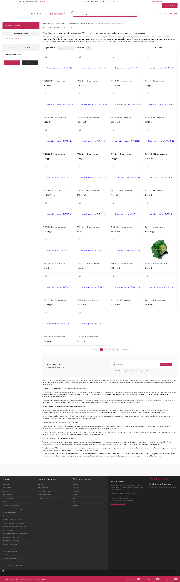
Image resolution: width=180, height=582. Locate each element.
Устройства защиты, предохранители (13, 555)
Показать (12, 63)
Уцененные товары (43, 498)
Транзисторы (6, 487)
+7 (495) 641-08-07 (26, 579)
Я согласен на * (131, 371)
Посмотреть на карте (118, 504)
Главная (75, 484)
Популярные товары (44, 487)
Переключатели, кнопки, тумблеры (13, 523)
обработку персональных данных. (135, 371)
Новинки (40, 484)
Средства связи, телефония (10, 537)
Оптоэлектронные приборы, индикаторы (15, 519)
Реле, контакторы (7, 530)
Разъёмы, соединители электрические (14, 526)
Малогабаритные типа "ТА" (13, 39)
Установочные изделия (9, 551)
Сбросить (30, 63)
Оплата (75, 495)
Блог (74, 498)
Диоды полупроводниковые (11, 505)
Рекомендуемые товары (45, 495)
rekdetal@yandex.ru (163, 484)
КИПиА (4, 502)
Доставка (76, 491)
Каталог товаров (12, 26)
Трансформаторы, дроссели (11, 548)
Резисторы (5, 484)
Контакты (76, 502)
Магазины (76, 505)
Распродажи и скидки (44, 491)
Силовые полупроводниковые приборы (14, 533)
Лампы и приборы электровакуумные (14, 509)
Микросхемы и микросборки (11, 516)
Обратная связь (11, 579)
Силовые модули (7, 495)
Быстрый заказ (169, 5)
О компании (76, 487)
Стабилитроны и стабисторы (11, 541)
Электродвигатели (8, 498)
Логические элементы (9, 512)
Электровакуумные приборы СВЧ (12, 562)
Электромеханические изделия (12, 565)
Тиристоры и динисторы (9, 544)
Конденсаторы (7, 491)
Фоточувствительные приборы (11, 558)
